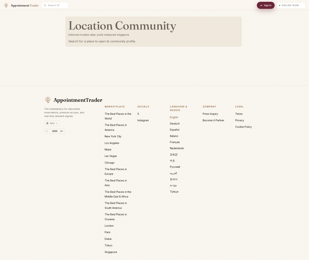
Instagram (143, 120)
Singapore (111, 252)
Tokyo (108, 245)
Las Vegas (111, 155)
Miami (108, 149)
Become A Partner (213, 120)
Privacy (239, 120)
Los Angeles (112, 143)
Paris (107, 232)
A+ (61, 131)
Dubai (108, 238)
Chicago (110, 162)
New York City (113, 136)
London (109, 225)
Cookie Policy (243, 126)
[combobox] (57, 5)
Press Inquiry (210, 113)
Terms (239, 113)
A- (47, 131)
